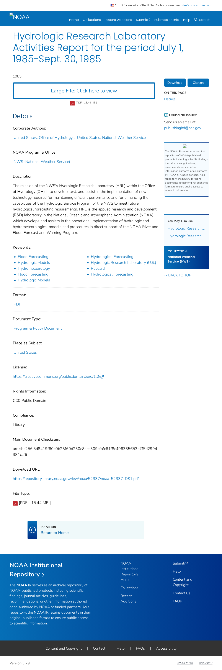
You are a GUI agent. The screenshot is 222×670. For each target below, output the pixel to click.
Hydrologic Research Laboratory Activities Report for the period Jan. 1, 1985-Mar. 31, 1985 (187, 235)
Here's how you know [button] (195, 5)
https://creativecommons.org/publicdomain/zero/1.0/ (56, 376)
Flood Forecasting (33, 256)
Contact (99, 648)
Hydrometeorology (34, 268)
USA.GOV (205, 663)
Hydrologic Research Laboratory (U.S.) (123, 262)
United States (25, 352)
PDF (17, 304)
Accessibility (166, 648)
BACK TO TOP (179, 275)
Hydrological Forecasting (112, 256)
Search (205, 19)
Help (186, 19)
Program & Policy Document (38, 328)
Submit (141, 19)
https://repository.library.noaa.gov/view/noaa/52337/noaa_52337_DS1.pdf (76, 478)
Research (98, 268)
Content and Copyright (64, 648)
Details (170, 99)
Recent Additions (118, 19)
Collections (92, 19)
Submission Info (166, 19)
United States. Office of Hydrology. (43, 137)
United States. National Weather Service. (112, 137)
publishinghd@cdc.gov (182, 127)
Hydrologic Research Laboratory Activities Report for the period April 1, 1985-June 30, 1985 (187, 228)
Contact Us (181, 593)
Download (175, 82)
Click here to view (84, 90)
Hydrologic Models (34, 262)
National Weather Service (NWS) (182, 259)
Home (74, 19)
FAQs (177, 601)
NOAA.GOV (185, 663)
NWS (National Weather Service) (42, 161)
